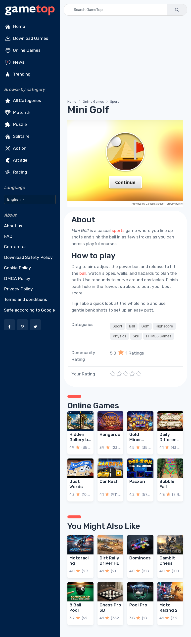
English (14, 199)
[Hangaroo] (110, 421)
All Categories (26, 100)
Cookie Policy (17, 267)
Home (18, 26)
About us (13, 225)
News (18, 62)
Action (19, 148)
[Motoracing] (80, 544)
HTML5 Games (159, 336)
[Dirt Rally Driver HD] (110, 544)
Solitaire (21, 136)
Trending (21, 74)
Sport (114, 101)
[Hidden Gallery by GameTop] (80, 421)
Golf (145, 326)
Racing (19, 172)
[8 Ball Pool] (80, 591)
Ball (132, 326)
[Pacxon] (140, 468)
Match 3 (21, 112)
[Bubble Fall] (170, 468)
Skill (136, 336)
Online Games (26, 50)
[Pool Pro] (140, 591)
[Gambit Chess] (170, 544)
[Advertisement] (125, 58)
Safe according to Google (29, 310)
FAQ (8, 236)
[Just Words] (80, 468)
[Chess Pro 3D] (110, 591)
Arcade (19, 160)
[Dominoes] (140, 544)
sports (118, 230)
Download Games (30, 38)
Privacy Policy (18, 288)
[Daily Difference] (170, 421)
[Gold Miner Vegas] (140, 421)
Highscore (164, 326)
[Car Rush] (110, 468)
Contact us (15, 246)
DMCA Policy (17, 278)
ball (82, 273)
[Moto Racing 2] (170, 591)
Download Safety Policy (28, 257)
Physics (119, 336)
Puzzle (19, 124)
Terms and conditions (25, 299)
